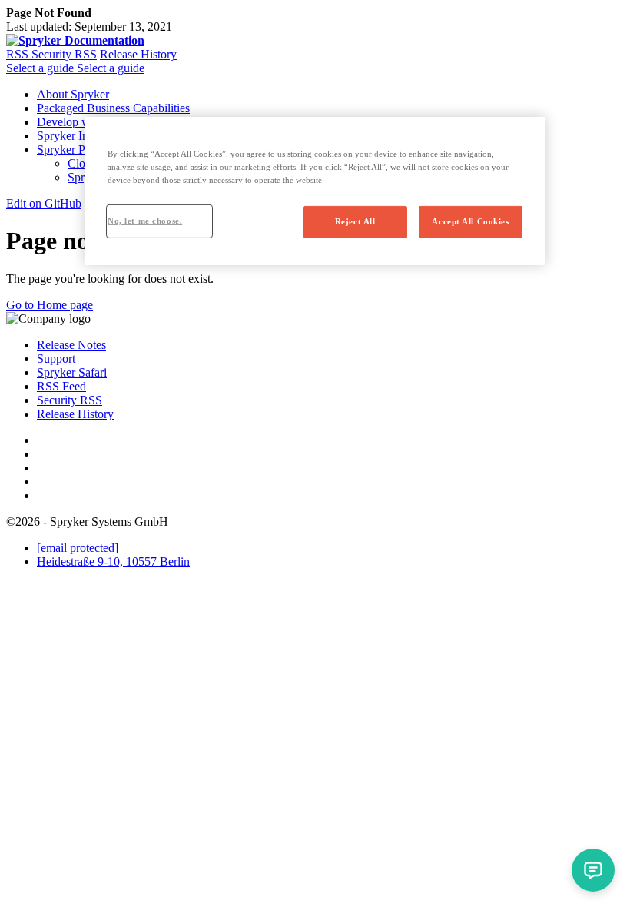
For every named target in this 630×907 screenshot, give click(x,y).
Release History (138, 54)
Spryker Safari (72, 372)
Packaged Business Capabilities (113, 108)
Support (56, 358)
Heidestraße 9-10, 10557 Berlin (113, 561)
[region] (315, 191)
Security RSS (64, 54)
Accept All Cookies (470, 221)
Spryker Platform (78, 149)
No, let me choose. (145, 220)
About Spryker (73, 94)
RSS (19, 54)
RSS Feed (61, 386)
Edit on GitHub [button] (43, 203)
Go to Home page (49, 304)
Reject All (355, 221)
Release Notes (71, 344)
